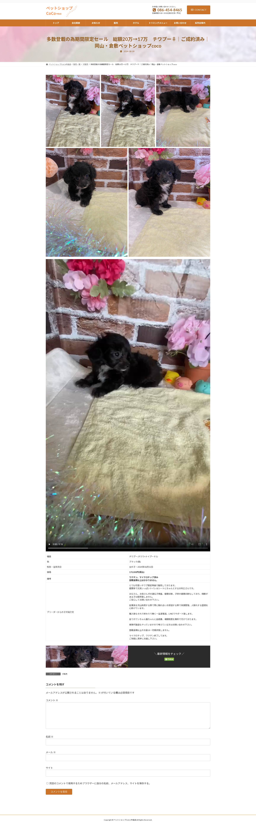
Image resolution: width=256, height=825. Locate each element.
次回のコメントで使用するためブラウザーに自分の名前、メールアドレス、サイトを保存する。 (100, 783)
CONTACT (201, 9)
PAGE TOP (247, 797)
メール (51, 752)
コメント (52, 700)
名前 (49, 736)
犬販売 (64, 674)
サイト (49, 767)
